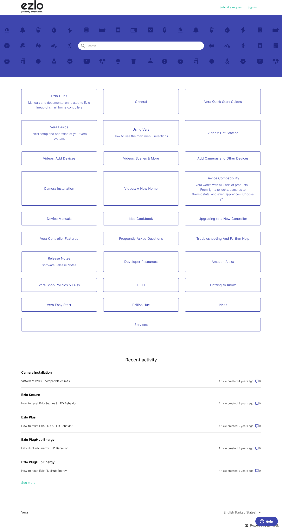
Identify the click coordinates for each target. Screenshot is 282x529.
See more (28, 483)
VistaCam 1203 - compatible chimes (45, 381)
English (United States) (240, 512)
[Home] (32, 12)
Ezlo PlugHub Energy (38, 439)
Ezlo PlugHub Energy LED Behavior (44, 448)
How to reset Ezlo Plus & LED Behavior (46, 426)
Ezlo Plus (28, 417)
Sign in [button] (252, 7)
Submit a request (231, 7)
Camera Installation (36, 372)
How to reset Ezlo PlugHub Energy (44, 470)
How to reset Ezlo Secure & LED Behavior (48, 403)
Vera (24, 512)
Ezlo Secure (30, 395)
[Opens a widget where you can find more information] (266, 522)
